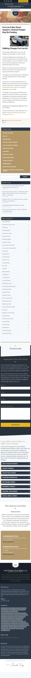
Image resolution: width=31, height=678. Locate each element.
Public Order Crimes (6, 301)
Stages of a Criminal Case (8, 312)
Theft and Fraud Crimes (7, 318)
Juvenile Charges (8, 160)
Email (3, 392)
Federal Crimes (5, 259)
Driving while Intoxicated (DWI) (9, 248)
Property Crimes (6, 292)
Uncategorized (5, 327)
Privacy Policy (11, 637)
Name (3, 385)
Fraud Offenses (5, 262)
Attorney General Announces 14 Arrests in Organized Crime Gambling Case (14, 210)
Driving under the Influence (8, 245)
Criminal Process (6, 236)
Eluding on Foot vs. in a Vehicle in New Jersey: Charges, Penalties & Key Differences (15, 200)
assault (11, 89)
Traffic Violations (8, 133)
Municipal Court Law (7, 283)
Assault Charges (7, 468)
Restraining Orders (8, 157)
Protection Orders (6, 295)
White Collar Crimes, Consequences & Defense (13, 170)
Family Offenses (6, 257)
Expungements (7, 163)
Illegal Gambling (6, 271)
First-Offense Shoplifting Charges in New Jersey (13, 205)
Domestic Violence (8, 154)
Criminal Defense (6, 230)
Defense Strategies (6, 239)
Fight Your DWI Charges (10, 463)
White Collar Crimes (6, 333)
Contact (17, 637)
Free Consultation (23, 1)
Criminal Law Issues (7, 233)
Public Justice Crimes (7, 298)
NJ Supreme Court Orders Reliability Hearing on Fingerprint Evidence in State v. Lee (13, 186)
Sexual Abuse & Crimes (9, 496)
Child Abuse (5, 227)
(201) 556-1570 (24, 4)
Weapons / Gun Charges (9, 491)
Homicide (4, 268)
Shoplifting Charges (9, 473)
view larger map (9, 542)
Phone (3, 399)
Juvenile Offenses (6, 280)
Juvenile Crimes (6, 277)
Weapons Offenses (8, 148)
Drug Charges (7, 139)
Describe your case (7, 406)
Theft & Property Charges (10, 145)
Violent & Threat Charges (10, 142)
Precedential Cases (6, 289)
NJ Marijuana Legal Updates (8, 286)
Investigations (5, 274)
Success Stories (6, 315)
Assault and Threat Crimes (14, 120)
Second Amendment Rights (8, 306)
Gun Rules (4, 265)
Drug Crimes (5, 251)
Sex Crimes (6, 151)
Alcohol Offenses (6, 221)
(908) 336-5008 (9, 4)
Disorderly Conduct (8, 486)
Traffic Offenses (6, 324)
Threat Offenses (6, 321)
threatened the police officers (10, 87)
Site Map (4, 637)
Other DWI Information (9, 477)
